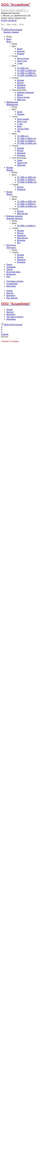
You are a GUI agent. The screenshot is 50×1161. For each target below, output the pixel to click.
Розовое (20, 53)
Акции (9, 290)
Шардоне (21, 99)
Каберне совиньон (25, 92)
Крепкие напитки (14, 216)
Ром (8, 276)
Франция (21, 85)
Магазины (11, 286)
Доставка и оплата (14, 281)
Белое (19, 49)
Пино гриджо (23, 97)
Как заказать (12, 298)
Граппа (9, 269)
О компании (12, 283)
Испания (21, 87)
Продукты (11, 245)
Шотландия (22, 213)
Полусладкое (23, 58)
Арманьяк (10, 267)
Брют (19, 126)
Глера (19, 160)
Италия (20, 80)
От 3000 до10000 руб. (27, 75)
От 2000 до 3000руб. (26, 73)
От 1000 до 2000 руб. (26, 70)
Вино (8, 39)
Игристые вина (13, 272)
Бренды (9, 293)
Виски (9, 192)
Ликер (9, 264)
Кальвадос (11, 274)
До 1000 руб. (23, 68)
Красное (21, 51)
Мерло (20, 95)
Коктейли (10, 295)
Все (18, 131)
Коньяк (9, 167)
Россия (20, 82)
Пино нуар (22, 162)
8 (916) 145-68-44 (9, 20)
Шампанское (12, 102)
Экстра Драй (23, 129)
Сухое (20, 63)
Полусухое (22, 61)
